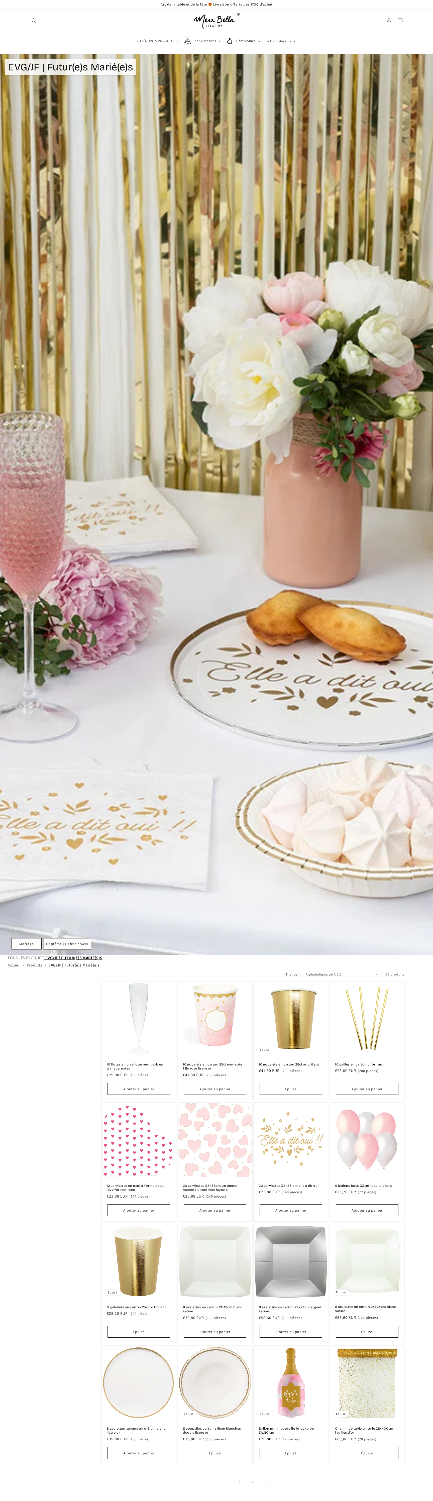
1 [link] (239, 1482)
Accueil (14, 965)
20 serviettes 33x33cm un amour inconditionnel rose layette (210, 1188)
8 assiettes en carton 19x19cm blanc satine (212, 1309)
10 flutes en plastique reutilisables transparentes (135, 1066)
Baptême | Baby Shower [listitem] (67, 943)
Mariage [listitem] (26, 943)
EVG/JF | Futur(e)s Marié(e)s (73, 957)
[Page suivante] (266, 1482)
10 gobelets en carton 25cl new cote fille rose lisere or (212, 1066)
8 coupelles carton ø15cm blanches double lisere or (212, 1430)
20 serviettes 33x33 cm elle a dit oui (288, 1186)
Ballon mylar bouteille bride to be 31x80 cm (286, 1430)
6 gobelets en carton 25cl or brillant (136, 1307)
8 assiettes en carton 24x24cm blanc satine (365, 1309)
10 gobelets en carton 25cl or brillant (289, 1064)
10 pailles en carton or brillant (359, 1064)
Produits (34, 965)
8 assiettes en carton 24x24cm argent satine (290, 1309)
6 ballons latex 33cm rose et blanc (363, 1186)
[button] (34, 20)
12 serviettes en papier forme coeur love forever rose (136, 1188)
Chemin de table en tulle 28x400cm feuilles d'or (364, 1430)
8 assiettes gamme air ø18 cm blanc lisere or (136, 1430)
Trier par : (293, 974)
